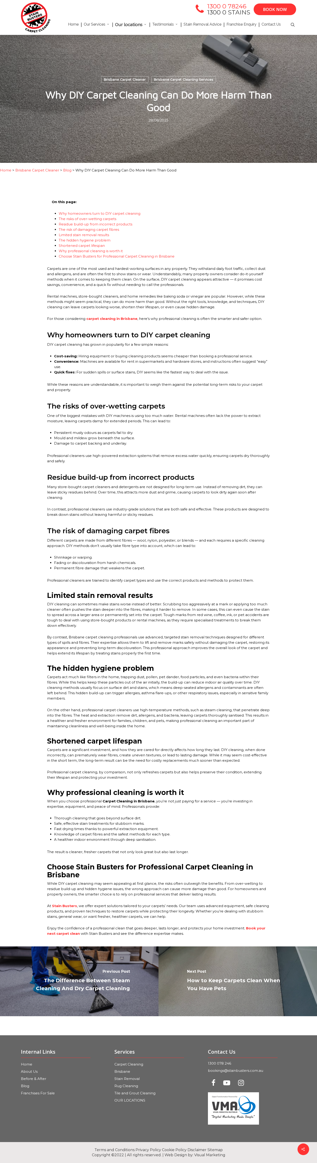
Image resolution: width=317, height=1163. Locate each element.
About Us (29, 1071)
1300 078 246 (219, 1063)
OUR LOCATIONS (129, 1100)
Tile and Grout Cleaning (134, 1093)
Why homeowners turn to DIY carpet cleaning (99, 213)
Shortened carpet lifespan (82, 245)
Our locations (128, 24)
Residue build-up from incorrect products (95, 224)
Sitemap (215, 1150)
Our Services (94, 24)
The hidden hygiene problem (84, 240)
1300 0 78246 (226, 6)
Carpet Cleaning (128, 1064)
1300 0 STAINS (228, 12)
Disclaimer (197, 1150)
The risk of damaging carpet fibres (89, 229)
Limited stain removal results (84, 235)
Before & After (33, 1078)
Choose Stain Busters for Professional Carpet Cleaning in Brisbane (117, 256)
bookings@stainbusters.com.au (235, 1070)
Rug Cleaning (126, 1086)
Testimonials (163, 24)
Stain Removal (127, 1078)
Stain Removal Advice (202, 24)
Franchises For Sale (38, 1093)
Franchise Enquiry (241, 24)
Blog (25, 1086)
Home (73, 24)
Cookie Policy (174, 1150)
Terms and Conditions (114, 1150)
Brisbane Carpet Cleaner (125, 79)
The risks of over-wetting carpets (87, 219)
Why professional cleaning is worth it (91, 251)
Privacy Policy (148, 1150)
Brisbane (122, 1071)
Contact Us (271, 24)
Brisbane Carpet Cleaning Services (183, 79)
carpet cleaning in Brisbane (111, 318)
